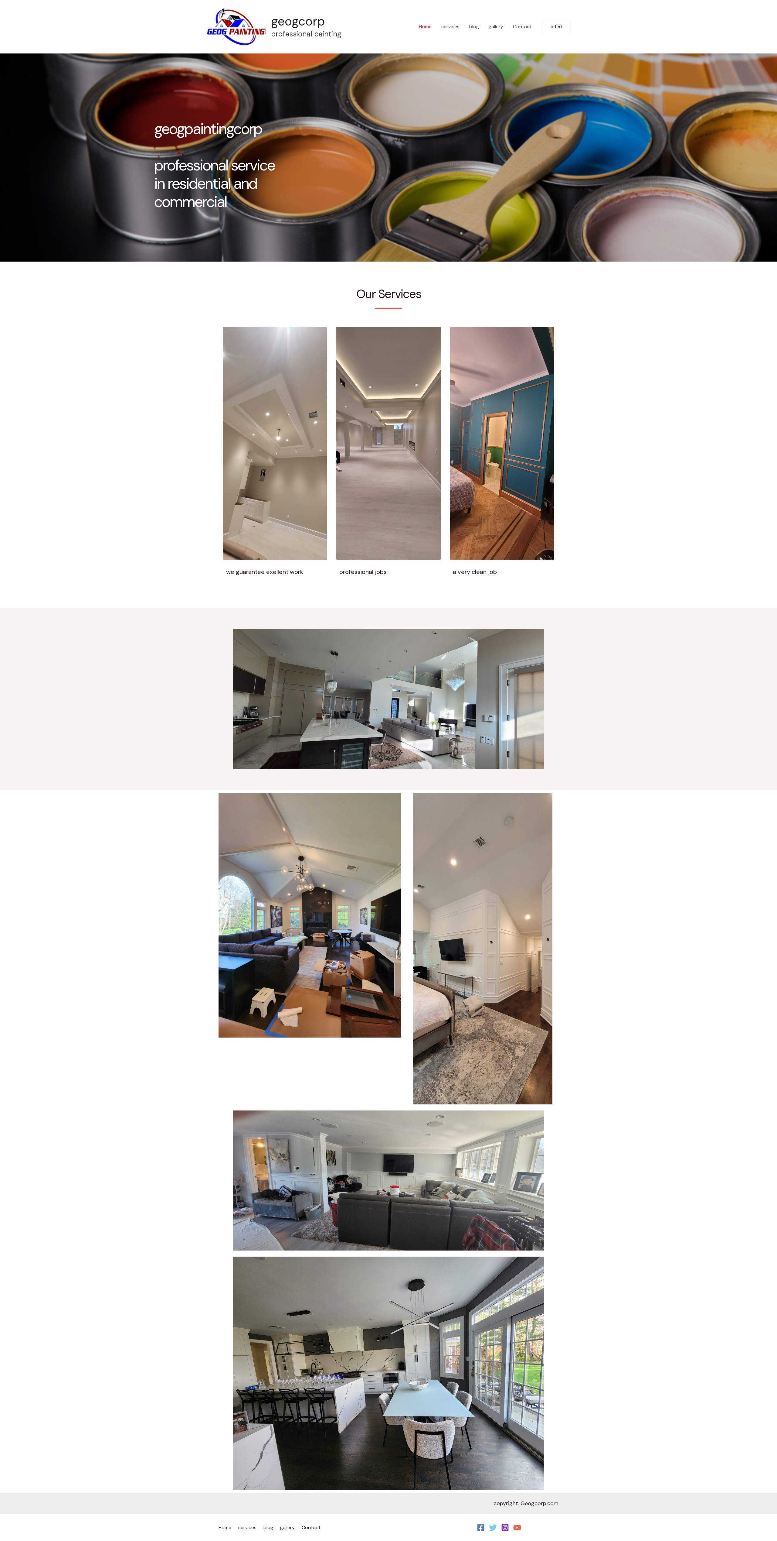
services (450, 26)
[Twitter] (493, 1527)
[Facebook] (481, 1527)
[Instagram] (505, 1527)
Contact (522, 26)
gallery (496, 26)
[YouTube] (517, 1527)
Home (425, 26)
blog (474, 26)
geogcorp (298, 21)
